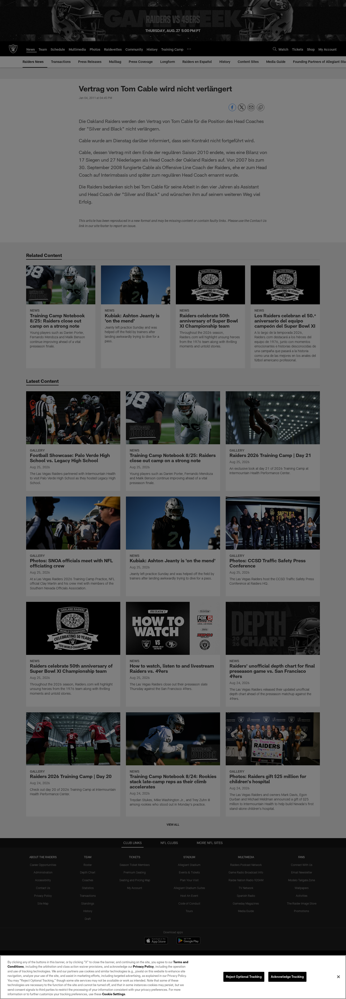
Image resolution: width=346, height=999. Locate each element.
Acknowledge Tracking (287, 977)
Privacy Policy (143, 966)
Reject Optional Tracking (244, 977)
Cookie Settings (113, 994)
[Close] (338, 976)
